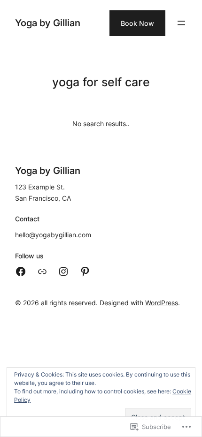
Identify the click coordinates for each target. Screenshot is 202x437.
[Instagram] (63, 271)
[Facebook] (20, 271)
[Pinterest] (85, 271)
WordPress (161, 303)
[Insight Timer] (42, 271)
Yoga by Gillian (47, 23)
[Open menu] (181, 23)
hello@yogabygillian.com (53, 235)
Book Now (137, 23)
